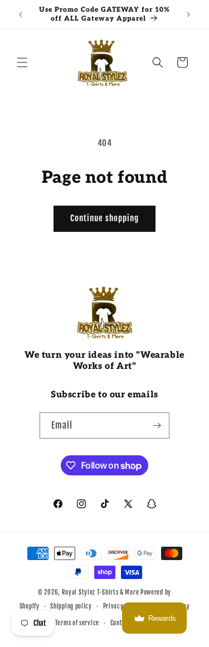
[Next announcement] (188, 14)
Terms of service (77, 623)
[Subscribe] (156, 425)
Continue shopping (104, 218)
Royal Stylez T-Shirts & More (100, 592)
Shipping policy (71, 606)
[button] (22, 62)
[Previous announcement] (20, 14)
